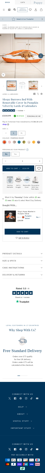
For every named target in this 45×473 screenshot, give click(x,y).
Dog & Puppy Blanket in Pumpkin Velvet (26, 213)
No (6, 154)
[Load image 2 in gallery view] (22, 85)
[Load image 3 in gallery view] (33, 85)
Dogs (7, 2)
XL (22, 133)
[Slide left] (4, 55)
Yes (15, 154)
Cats (23, 2)
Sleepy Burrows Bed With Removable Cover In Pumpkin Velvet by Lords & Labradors (20, 27)
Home (4, 25)
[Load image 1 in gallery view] (11, 85)
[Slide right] (40, 55)
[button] (3, 9)
